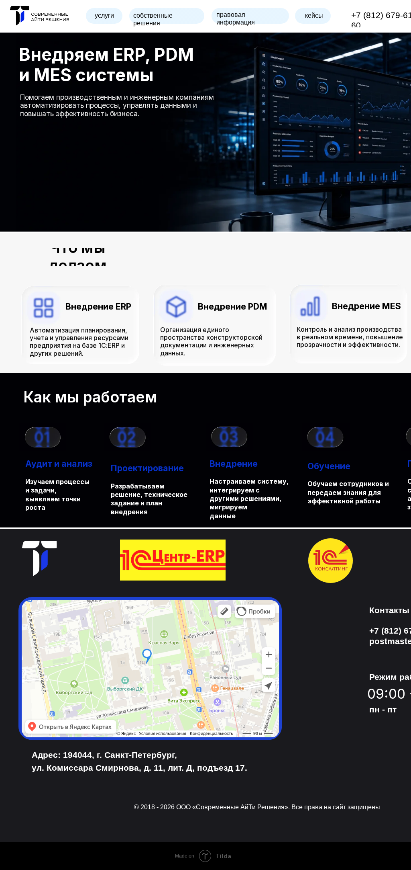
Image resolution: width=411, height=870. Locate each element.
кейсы (314, 15)
